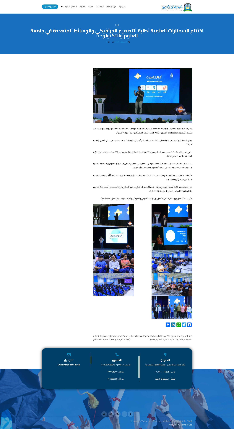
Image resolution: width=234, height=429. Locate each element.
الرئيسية (122, 6)
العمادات (100, 6)
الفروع (82, 6)
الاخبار (117, 25)
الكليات (90, 6)
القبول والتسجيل (50, 6)
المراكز (74, 6)
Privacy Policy (173, 425)
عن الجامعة (111, 6)
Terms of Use (186, 425)
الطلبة (67, 6)
